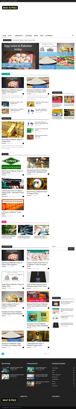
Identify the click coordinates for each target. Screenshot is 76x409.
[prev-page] (2, 241)
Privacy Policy (4, 1)
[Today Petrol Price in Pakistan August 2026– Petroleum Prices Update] (13, 183)
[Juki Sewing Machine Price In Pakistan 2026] (57, 112)
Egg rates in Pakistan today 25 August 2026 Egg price (12, 91)
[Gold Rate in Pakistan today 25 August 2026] (30, 104)
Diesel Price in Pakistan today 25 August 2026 (37, 192)
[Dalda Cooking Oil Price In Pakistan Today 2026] (65, 49)
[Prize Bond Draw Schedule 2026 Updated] (30, 130)
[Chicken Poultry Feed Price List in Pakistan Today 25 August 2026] (38, 255)
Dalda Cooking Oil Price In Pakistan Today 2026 (10, 305)
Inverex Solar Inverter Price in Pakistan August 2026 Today (37, 285)
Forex (41, 35)
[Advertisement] (38, 22)
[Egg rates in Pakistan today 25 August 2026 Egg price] (20, 59)
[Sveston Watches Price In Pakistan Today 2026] (30, 369)
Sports (36, 35)
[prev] (70, 40)
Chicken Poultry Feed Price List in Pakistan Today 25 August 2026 (37, 264)
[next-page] (5, 241)
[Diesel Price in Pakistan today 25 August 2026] (38, 184)
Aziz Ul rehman (5, 196)
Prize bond (29, 35)
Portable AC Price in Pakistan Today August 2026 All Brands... (13, 313)
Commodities (18, 35)
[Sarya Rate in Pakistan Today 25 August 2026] (5, 104)
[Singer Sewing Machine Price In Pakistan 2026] (69, 112)
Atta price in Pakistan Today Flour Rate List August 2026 (36, 91)
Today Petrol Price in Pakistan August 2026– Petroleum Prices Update (13, 192)
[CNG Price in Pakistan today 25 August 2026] (13, 163)
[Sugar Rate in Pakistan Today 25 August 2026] (48, 49)
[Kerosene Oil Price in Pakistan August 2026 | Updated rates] (38, 162)
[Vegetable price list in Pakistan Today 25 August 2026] (65, 62)
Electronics (48, 35)
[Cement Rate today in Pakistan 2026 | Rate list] (41, 230)
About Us (15, 1)
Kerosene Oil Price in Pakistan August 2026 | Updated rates (37, 171)
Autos (10, 35)
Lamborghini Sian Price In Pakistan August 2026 (35, 344)
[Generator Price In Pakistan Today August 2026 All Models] (38, 316)
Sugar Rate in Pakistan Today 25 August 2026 (23, 40)
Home (4, 35)
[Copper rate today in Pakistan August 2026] (30, 137)
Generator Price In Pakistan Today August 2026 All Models (37, 325)
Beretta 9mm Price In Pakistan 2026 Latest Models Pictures (57, 105)
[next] (72, 40)
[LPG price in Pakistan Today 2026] (13, 204)
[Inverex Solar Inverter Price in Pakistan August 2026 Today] (38, 276)
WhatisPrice (18, 407)
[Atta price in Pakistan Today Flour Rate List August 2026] (48, 62)
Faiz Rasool (4, 68)
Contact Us (10, 1)
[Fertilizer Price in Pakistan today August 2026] (9, 230)
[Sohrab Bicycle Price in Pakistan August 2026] (30, 383)
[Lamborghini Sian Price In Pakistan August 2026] (38, 336)
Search (54, 246)
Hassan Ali (29, 173)
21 (15, 353)
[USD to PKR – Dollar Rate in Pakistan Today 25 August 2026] (30, 111)
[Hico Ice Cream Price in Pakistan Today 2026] (69, 99)
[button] (72, 35)
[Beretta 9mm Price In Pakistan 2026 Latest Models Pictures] (57, 99)
